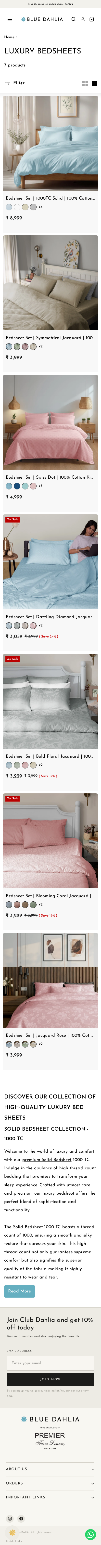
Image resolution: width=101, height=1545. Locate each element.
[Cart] (91, 19)
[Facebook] (21, 1519)
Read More (19, 1291)
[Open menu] (10, 19)
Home (9, 37)
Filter (18, 83)
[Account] (82, 19)
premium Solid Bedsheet (47, 1160)
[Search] (73, 19)
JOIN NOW (50, 1379)
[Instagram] (10, 1519)
